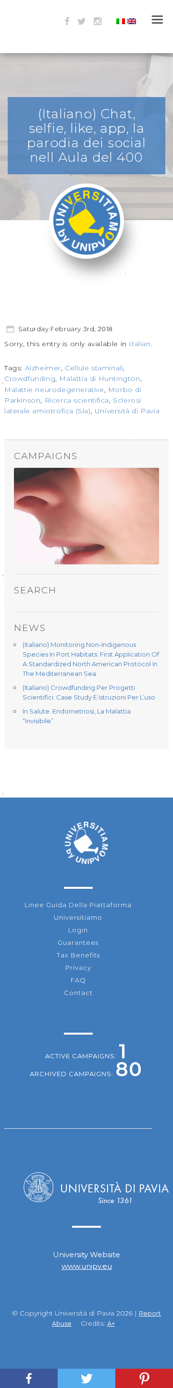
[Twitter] (86, 1378)
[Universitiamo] (86, 252)
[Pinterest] (144, 1378)
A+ (111, 1323)
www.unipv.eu (87, 1266)
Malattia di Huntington (99, 378)
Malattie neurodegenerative (54, 389)
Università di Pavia (127, 411)
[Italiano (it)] (120, 21)
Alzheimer (43, 368)
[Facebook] (29, 1378)
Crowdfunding (29, 378)
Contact (78, 992)
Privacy (78, 967)
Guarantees (78, 942)
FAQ (78, 980)
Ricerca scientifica (77, 400)
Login (78, 930)
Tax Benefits (78, 955)
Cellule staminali (94, 368)
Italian (139, 343)
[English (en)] (131, 21)
